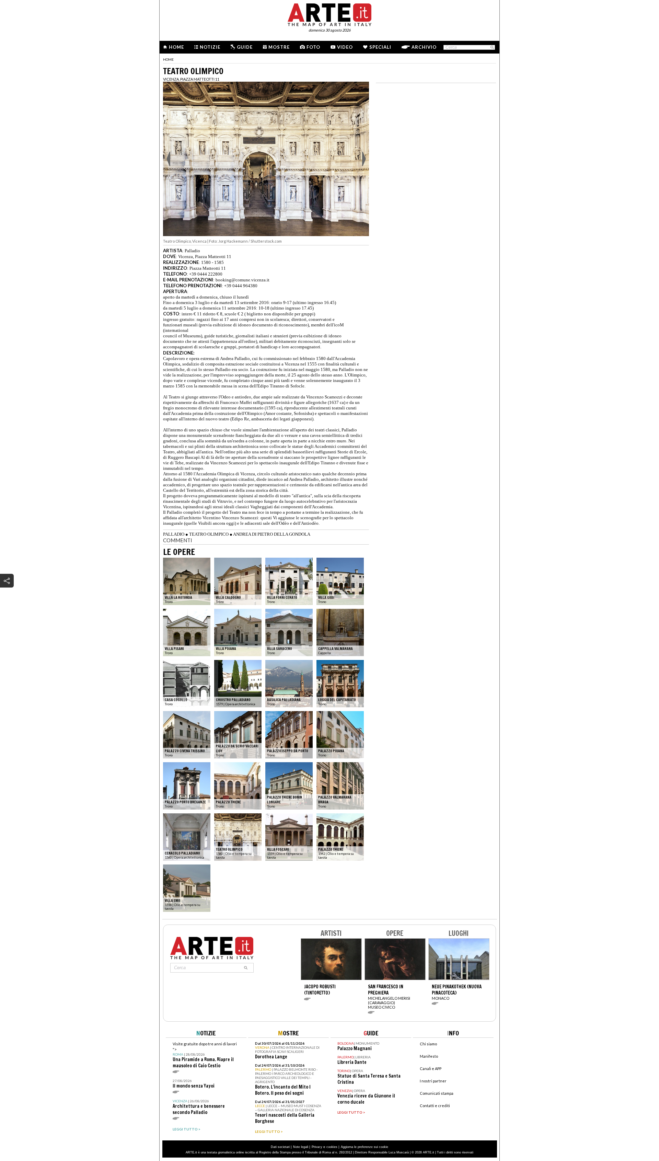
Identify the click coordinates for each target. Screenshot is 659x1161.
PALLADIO (173, 534)
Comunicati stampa (436, 1093)
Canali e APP (430, 1068)
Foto (313, 47)
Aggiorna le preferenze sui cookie (364, 1147)
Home (176, 47)
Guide (245, 47)
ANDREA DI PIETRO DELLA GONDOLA (271, 534)
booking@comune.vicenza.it (242, 279)
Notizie (210, 47)
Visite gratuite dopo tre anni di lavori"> (205, 1055)
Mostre (279, 47)
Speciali (380, 47)
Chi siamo (428, 1044)
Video (345, 47)
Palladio (192, 250)
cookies (331, 1147)
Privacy (317, 1147)
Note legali (300, 1147)
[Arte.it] (329, 13)
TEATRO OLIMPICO (209, 534)
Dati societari (280, 1147)
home (168, 59)
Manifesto (429, 1056)
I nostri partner (433, 1081)
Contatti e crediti (435, 1105)
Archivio (424, 47)
